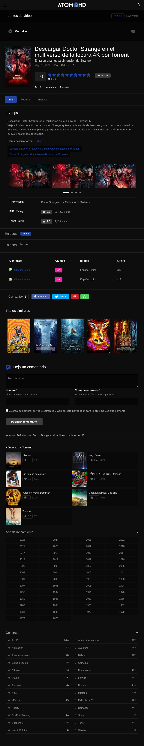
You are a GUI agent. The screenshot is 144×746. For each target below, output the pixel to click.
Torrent (25, 233)
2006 (121, 566)
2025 (22, 539)
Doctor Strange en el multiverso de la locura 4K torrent (38, 154)
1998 (121, 579)
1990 (121, 592)
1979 (88, 612)
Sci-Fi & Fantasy (21, 715)
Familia (82, 677)
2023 (88, 539)
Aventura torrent (20, 655)
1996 (55, 585)
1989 (22, 598)
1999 (88, 579)
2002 (121, 572)
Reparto (25, 99)
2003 (88, 572)
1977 (22, 618)
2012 (55, 559)
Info (10, 99)
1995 (88, 585)
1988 (55, 598)
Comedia (83, 662)
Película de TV (86, 700)
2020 (55, 546)
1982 (121, 605)
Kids (14, 692)
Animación (17, 647)
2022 (121, 539)
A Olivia (39, 140)
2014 (121, 552)
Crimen (16, 670)
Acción (38, 87)
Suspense (17, 722)
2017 (22, 552)
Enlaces (42, 99)
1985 (22, 605)
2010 (121, 559)
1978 (121, 612)
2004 (55, 572)
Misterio (82, 692)
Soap (81, 715)
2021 (22, 546)
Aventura (51, 87)
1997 (22, 585)
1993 (22, 592)
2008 (55, 566)
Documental (84, 670)
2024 (55, 539)
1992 (55, 592)
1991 (88, 592)
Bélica (81, 655)
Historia (82, 685)
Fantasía (64, 87)
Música (16, 700)
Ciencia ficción (20, 662)
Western (82, 730)
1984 (55, 605)
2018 (121, 546)
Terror (81, 722)
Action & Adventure (88, 640)
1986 (121, 598)
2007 (88, 566)
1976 (55, 618)
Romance (83, 707)
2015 (88, 552)
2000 (55, 579)
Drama (15, 677)
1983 (88, 605)
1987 (88, 598)
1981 (22, 612)
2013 (22, 559)
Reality (15, 707)
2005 (22, 572)
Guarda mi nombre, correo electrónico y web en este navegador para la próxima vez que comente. (67, 410)
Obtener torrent (22, 270)
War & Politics (19, 730)
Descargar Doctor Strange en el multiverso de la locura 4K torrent (44, 148)
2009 (22, 566)
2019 (88, 546)
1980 (55, 612)
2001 (22, 579)
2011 (88, 559)
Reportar (117, 15)
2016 (55, 552)
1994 (121, 585)
